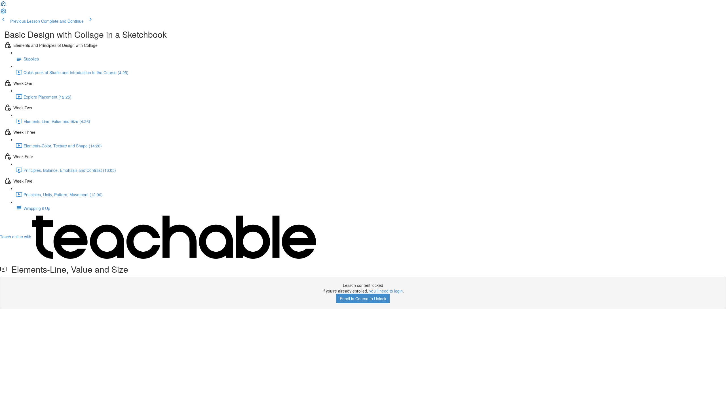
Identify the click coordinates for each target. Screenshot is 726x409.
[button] (3, 5)
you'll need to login (386, 291)
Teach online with (16, 236)
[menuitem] (3, 13)
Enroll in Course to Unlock (363, 298)
